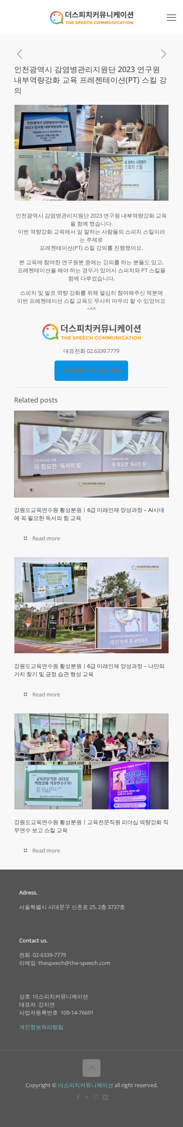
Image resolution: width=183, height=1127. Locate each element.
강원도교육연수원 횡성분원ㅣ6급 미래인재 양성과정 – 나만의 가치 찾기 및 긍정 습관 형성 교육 (89, 670)
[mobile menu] (171, 17)
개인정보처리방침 (41, 1027)
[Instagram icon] (96, 1097)
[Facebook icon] (78, 1097)
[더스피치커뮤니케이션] (91, 17)
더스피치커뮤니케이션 (85, 1085)
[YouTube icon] (87, 1097)
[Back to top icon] (91, 1068)
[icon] (105, 1097)
